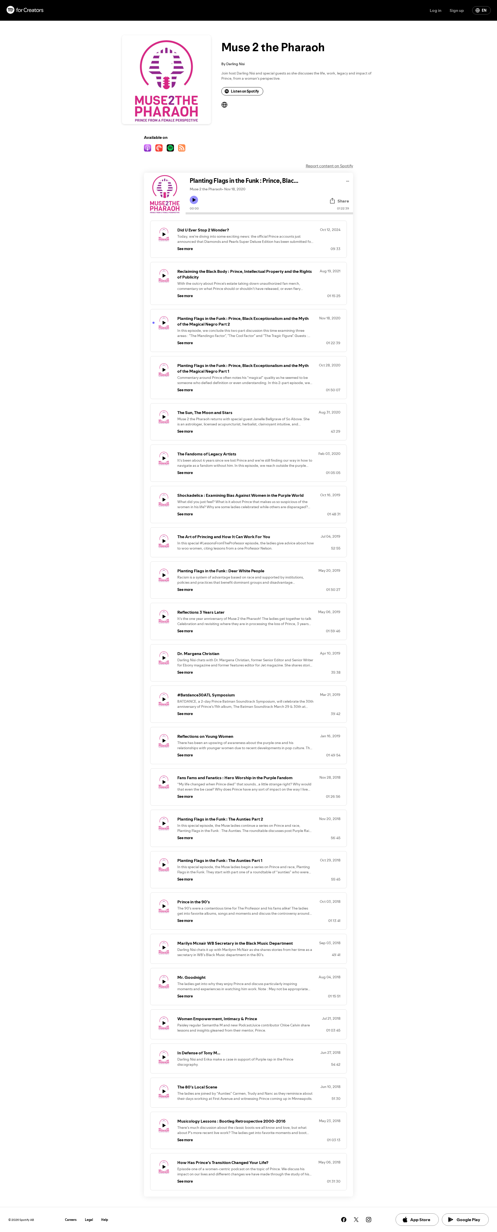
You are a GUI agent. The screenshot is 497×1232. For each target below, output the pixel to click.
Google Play (468, 1219)
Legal (89, 1220)
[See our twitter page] (356, 1219)
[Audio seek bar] (269, 213)
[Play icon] (194, 200)
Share (343, 201)
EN (484, 10)
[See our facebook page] (344, 1219)
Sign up (457, 10)
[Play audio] (347, 180)
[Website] (224, 105)
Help (104, 1220)
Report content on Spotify (329, 166)
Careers (71, 1220)
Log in (435, 10)
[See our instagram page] (369, 1219)
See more (185, 248)
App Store (420, 1219)
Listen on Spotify (245, 91)
